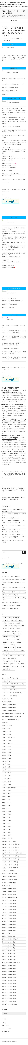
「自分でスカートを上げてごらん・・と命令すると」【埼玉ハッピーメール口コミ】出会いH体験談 (14, 420)
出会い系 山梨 (6, 767)
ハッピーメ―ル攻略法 (7, 687)
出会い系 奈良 (6, 755)
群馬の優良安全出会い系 (8, 977)
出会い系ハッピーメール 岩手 (9, 847)
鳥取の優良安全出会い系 (8, 1001)
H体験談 (18, 628)
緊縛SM (5, 669)
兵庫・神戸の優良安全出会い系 (9, 719)
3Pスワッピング (7, 617)
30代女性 (5, 623)
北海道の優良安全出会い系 (8, 873)
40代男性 (5, 625)
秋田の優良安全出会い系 (8, 974)
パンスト (19, 647)
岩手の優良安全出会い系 (8, 921)
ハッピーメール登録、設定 (8, 695)
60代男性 (5, 628)
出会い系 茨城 (6, 817)
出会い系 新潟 (6, 790)
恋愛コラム (5, 933)
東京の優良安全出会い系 (8, 945)
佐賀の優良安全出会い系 (8, 710)
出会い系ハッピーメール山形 (9, 862)
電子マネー (11, 669)
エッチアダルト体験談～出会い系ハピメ (11, 471)
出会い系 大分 (6, 749)
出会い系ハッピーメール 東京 (9, 850)
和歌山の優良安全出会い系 (8, 879)
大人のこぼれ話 (6, 885)
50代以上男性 (21, 625)
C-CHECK (11, 628)
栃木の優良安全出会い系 (8, 948)
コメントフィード (6, 1028)
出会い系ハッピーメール (8, 841)
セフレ (17, 636)
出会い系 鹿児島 (6, 838)
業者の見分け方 (6, 666)
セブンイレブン (6, 639)
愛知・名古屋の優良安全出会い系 (10, 939)
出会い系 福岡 (18, 474)
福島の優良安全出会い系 (8, 971)
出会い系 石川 (6, 805)
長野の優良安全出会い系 (8, 986)
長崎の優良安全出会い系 (8, 983)
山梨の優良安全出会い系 (8, 912)
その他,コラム (5, 681)
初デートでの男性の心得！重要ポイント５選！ (13, 520)
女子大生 (18, 661)
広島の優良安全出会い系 (8, 927)
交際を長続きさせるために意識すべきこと (12, 602)
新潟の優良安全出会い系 (8, 942)
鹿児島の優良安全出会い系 (8, 1004)
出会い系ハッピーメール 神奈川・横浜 (12, 853)
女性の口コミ (6, 663)
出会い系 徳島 (6, 781)
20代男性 (20, 620)
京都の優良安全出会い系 (8, 707)
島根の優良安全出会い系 (8, 924)
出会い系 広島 (6, 778)
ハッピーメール (18, 563)
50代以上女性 (12, 625)
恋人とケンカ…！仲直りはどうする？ (11, 576)
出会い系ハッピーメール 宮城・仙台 (11, 844)
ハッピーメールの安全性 (15, 642)
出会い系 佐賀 (6, 734)
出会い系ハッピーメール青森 (9, 867)
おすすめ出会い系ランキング (9, 678)
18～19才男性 (6, 620)
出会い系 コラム (6, 725)
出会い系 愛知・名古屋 (8, 787)
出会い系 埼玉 (20, 473)
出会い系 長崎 (6, 820)
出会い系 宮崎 (6, 758)
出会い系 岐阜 (11, 474)
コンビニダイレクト (17, 631)
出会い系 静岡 (6, 826)
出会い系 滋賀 (6, 799)
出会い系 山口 (6, 764)
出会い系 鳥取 (6, 835)
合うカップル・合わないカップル (10, 608)
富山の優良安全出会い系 (8, 903)
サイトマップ (5, 558)
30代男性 (11, 623)
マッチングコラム (6, 698)
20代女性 (13, 620)
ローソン (5, 655)
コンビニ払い (19, 633)
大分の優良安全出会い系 (8, 888)
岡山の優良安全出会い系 (8, 918)
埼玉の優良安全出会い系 (8, 882)
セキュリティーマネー (8, 636)
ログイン (4, 1022)
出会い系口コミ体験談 (7, 870)
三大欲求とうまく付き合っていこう (10, 518)
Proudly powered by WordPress (9, 1041)
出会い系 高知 (6, 832)
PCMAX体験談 (6, 631)
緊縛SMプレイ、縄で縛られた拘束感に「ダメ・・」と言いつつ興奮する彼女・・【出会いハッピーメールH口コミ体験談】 (14, 437)
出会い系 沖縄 (6, 796)
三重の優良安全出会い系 (8, 704)
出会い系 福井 (6, 808)
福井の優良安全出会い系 (8, 965)
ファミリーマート (16, 653)
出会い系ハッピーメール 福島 (9, 856)
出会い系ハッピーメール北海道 (9, 859)
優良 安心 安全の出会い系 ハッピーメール (12, 713)
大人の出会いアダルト (8, 661)
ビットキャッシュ (20, 650)
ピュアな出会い (6, 653)
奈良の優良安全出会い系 (8, 894)
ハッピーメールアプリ (8, 644)
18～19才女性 (16, 617)
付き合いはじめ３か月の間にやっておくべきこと (14, 592)
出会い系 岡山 (6, 773)
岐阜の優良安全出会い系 (8, 915)
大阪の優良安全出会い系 (8, 891)
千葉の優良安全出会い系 (8, 876)
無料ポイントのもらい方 (18, 666)
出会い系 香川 (6, 829)
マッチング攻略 (6, 701)
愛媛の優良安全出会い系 (8, 936)
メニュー (15, 20)
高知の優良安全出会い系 (8, 998)
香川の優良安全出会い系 (8, 995)
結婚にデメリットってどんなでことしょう (12, 529)
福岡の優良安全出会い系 (8, 968)
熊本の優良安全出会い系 (8, 956)
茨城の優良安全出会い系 (8, 980)
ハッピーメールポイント (9, 647)
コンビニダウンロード (8, 633)
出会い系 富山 (6, 761)
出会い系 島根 (6, 775)
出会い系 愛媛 (6, 784)
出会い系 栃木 (6, 793)
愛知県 (22, 663)
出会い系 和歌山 (6, 743)
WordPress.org (5, 1031)
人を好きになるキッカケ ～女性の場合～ (12, 522)
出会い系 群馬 (6, 814)
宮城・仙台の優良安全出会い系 (9, 897)
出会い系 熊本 (6, 802)
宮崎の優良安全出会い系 (8, 900)
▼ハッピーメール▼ (7, 198)
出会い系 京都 (6, 731)
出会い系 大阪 (6, 752)
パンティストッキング (8, 650)
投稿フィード (5, 1025)
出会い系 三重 (14, 473)
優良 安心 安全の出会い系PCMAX (10, 716)
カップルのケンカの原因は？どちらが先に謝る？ (14, 579)
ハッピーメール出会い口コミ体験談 (10, 692)
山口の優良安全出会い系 (8, 906)
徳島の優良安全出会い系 (8, 930)
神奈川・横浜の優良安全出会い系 (10, 962)
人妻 (23, 655)
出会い (4, 658)
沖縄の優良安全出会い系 (8, 950)
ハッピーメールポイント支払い (9, 689)
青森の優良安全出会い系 (8, 989)
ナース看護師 (15, 639)
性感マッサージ (15, 663)
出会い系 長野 (6, 823)
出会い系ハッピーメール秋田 (9, 864)
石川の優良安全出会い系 (8, 959)
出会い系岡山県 (12, 658)
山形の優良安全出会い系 (8, 909)
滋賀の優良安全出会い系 (8, 953)
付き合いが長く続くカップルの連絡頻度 (12, 605)
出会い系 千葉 (6, 740)
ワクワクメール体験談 (14, 655)
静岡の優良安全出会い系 (8, 992)
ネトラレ (5, 642)
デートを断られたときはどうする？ (10, 531)
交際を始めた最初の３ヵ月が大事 (10, 595)
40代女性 (17, 623)
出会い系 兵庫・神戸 (7, 737)
